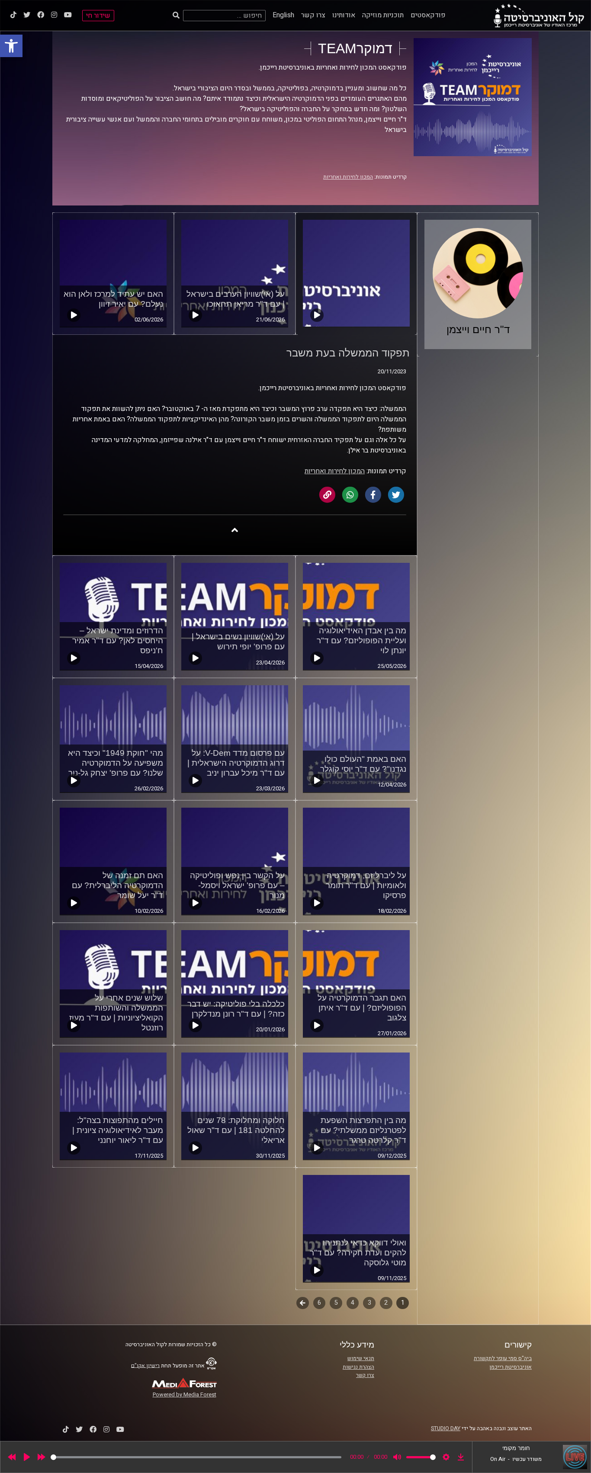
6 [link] (319, 1302)
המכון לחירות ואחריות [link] (348, 177)
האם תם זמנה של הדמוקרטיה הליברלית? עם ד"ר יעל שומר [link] (117, 885)
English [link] (283, 15)
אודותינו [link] (343, 15)
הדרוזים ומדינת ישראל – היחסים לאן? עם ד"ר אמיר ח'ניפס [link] (117, 640)
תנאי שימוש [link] (360, 1358)
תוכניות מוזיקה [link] (383, 15)
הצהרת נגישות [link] (358, 1367)
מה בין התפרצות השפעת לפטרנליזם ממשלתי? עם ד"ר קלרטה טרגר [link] (363, 1130)
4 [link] (352, 1302)
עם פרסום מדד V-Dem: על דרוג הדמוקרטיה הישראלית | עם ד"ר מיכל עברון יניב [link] (236, 762)
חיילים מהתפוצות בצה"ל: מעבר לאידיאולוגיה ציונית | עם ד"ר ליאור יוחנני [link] (117, 1130)
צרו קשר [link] (313, 15)
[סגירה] (234, 530)
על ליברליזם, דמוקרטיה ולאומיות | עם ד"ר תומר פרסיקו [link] (366, 885)
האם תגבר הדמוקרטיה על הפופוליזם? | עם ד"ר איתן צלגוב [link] (362, 1007)
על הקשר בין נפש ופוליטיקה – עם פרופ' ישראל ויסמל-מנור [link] (237, 885)
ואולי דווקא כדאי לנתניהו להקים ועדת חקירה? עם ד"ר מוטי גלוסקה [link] (358, 1252)
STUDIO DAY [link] (445, 1428)
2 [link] (386, 1302)
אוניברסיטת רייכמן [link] (510, 1367)
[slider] (196, 1457)
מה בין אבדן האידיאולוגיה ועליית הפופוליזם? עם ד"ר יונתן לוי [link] (361, 640)
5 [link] (336, 1302)
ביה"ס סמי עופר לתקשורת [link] (503, 1358)
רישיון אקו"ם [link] (145, 1365)
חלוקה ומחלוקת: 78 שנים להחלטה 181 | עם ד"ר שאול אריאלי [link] (236, 1130)
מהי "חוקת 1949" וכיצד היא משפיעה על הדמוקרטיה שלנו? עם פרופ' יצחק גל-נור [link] (115, 762)
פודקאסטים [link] (428, 15)
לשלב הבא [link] (302, 1303)
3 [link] (369, 1302)
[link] (11, 46)
